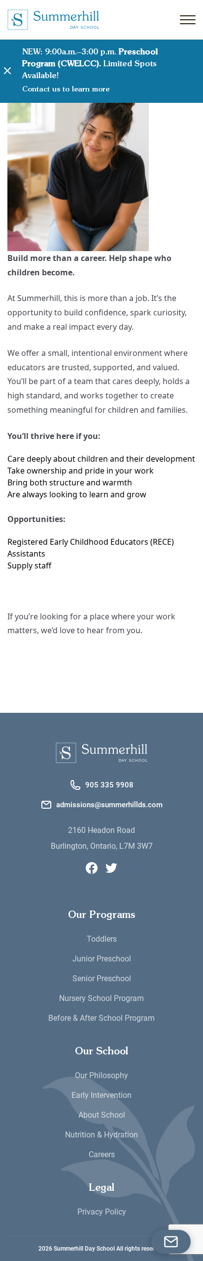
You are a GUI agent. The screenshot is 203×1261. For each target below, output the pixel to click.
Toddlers (102, 939)
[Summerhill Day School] (101, 752)
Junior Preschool (101, 958)
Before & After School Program (101, 1018)
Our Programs (101, 915)
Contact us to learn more (65, 89)
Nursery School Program (101, 998)
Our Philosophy (101, 1075)
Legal (101, 1188)
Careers (102, 1154)
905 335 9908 (109, 785)
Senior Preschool (101, 978)
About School (101, 1115)
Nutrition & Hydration (101, 1134)
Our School (101, 1052)
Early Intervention (101, 1095)
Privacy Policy (101, 1212)
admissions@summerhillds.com (109, 804)
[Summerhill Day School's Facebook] (92, 868)
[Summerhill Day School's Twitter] (111, 868)
